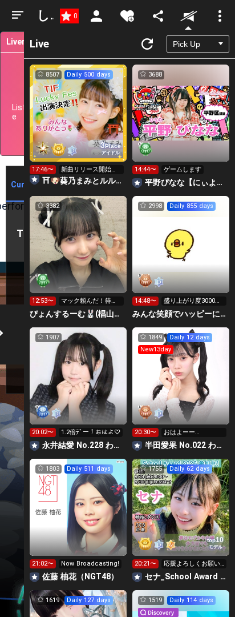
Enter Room (78, 123)
